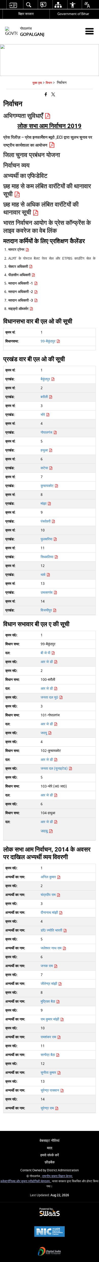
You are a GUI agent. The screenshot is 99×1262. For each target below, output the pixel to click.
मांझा (44, 503)
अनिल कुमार (49, 877)
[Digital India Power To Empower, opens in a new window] (49, 1252)
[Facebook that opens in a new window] (46, 95)
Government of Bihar (73, 13)
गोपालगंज (47, 432)
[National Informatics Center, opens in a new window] (49, 1232)
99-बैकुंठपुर (48, 341)
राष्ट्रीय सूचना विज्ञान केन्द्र (57, 1176)
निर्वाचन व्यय (16, 165)
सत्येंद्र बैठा (48, 1055)
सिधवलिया (47, 557)
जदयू (44, 733)
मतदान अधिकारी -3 (21, 300)
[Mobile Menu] (89, 31)
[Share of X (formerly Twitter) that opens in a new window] (53, 95)
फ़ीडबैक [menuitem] (50, 1162)
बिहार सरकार (26, 13)
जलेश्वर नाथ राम (51, 948)
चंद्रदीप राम (49, 894)
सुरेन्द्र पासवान (50, 1090)
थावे (43, 574)
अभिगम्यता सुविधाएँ (23, 115)
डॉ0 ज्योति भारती (52, 930)
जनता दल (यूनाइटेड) (55, 768)
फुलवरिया (47, 539)
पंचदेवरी (46, 521)
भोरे (43, 414)
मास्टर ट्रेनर (16, 249)
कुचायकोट (48, 485)
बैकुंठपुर (46, 379)
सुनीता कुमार (49, 1072)
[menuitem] (12, 4)
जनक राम (47, 966)
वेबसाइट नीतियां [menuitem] (49, 1140)
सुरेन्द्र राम (48, 1108)
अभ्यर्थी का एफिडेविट (25, 175)
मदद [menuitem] (49, 1148)
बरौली (45, 397)
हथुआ (45, 450)
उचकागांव (47, 592)
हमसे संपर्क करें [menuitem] (49, 1155)
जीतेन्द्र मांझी (49, 983)
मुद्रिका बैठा (48, 1001)
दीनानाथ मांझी (50, 912)
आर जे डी (47, 662)
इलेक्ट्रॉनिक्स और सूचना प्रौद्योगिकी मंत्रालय (26, 1181)
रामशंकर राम (49, 1037)
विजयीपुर (47, 610)
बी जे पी (46, 653)
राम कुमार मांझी (50, 1019)
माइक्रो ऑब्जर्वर (18, 308)
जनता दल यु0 (50, 697)
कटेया (45, 468)
